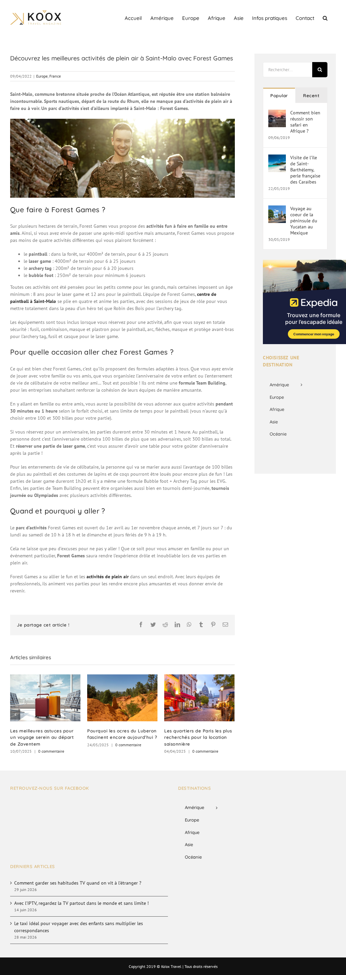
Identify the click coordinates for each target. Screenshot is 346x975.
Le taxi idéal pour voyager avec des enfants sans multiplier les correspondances (78, 927)
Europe (42, 76)
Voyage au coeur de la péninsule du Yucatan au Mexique (303, 220)
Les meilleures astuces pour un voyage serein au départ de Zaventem (42, 737)
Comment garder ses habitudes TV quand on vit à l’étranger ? (77, 883)
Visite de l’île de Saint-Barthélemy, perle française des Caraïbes (305, 170)
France (55, 76)
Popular (279, 95)
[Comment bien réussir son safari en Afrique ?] (277, 113)
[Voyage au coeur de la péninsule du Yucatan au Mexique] (277, 209)
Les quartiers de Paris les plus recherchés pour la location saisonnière (198, 737)
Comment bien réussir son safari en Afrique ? (305, 122)
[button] (325, 17)
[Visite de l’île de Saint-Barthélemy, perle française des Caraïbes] (277, 158)
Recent (311, 95)
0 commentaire (51, 751)
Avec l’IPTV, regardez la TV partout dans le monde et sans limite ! (81, 903)
